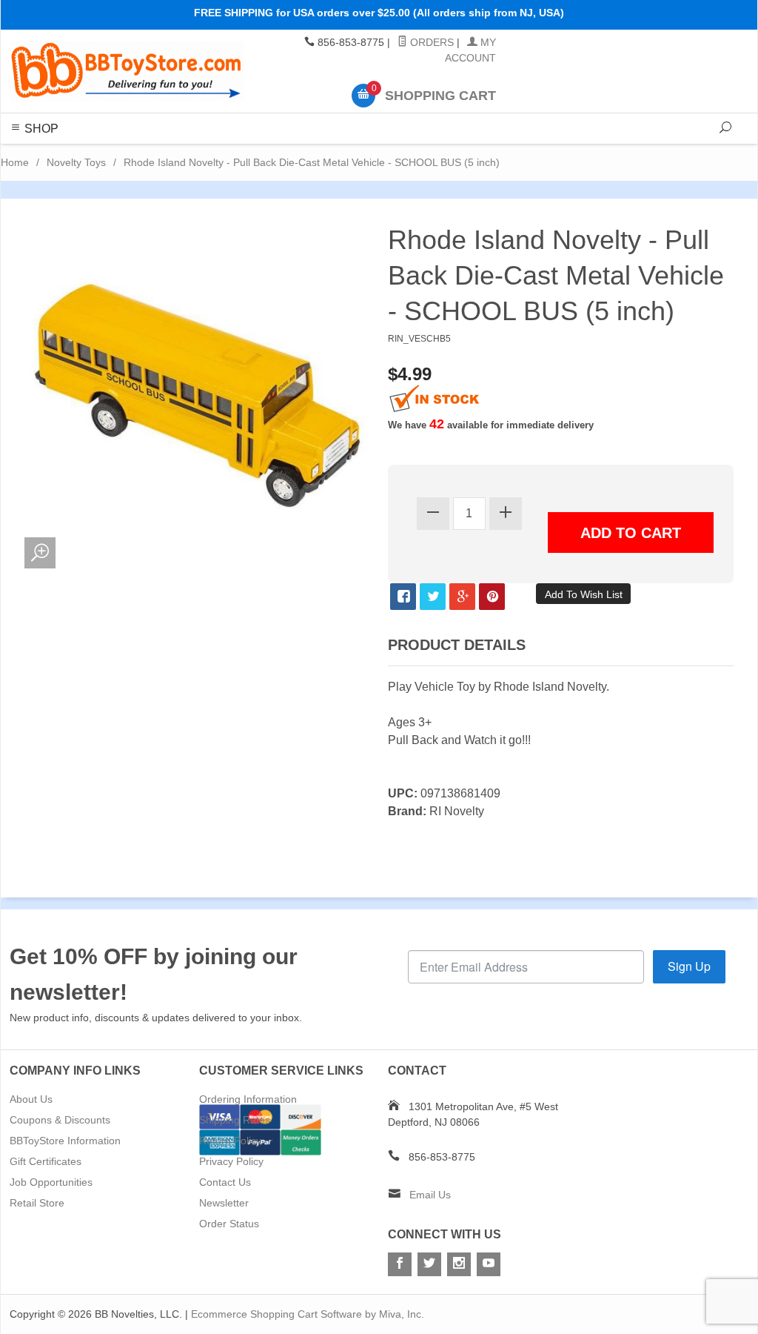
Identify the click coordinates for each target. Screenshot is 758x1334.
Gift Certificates (45, 1161)
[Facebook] (400, 1264)
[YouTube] (488, 1264)
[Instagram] (459, 1264)
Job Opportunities (51, 1182)
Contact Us (225, 1182)
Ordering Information (248, 1099)
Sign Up (689, 966)
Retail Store (37, 1203)
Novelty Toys (76, 162)
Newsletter (224, 1203)
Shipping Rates (234, 1120)
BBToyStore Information (65, 1140)
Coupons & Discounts (60, 1120)
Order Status (229, 1224)
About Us (31, 1099)
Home (15, 162)
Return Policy (230, 1140)
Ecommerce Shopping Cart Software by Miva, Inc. (307, 1314)
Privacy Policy (231, 1161)
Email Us (430, 1195)
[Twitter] (429, 1264)
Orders (430, 42)
